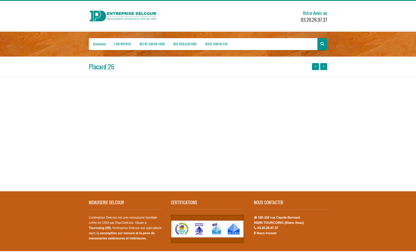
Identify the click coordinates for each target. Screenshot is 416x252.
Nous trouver (267, 233)
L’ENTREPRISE (122, 43)
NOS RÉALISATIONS (185, 43)
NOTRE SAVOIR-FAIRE (152, 43)
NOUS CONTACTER (216, 43)
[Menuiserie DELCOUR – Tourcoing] (124, 16)
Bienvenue (99, 43)
